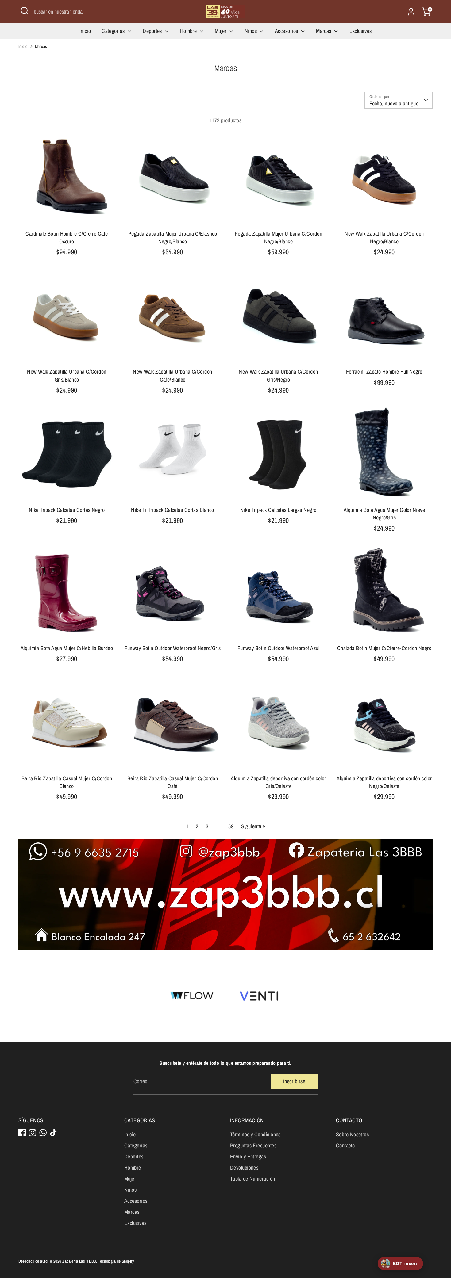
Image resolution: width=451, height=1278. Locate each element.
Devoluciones (244, 1167)
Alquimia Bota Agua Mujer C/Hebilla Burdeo (67, 648)
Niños (251, 31)
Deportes (153, 31)
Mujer (221, 31)
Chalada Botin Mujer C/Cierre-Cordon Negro (384, 648)
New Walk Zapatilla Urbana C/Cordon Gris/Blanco (66, 375)
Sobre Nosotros (352, 1134)
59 (230, 826)
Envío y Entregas (248, 1156)
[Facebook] (22, 1132)
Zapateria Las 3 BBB (79, 1261)
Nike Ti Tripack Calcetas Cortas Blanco (172, 510)
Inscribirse (294, 1081)
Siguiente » (253, 826)
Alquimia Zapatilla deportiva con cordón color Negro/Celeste (384, 782)
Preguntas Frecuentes (253, 1145)
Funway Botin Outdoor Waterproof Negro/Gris (173, 648)
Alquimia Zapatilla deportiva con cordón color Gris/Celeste (278, 782)
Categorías (114, 31)
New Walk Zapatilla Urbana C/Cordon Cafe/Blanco (172, 375)
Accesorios (287, 31)
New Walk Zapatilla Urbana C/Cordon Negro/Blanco (384, 237)
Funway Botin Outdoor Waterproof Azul (278, 648)
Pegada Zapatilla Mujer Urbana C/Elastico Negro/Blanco (172, 237)
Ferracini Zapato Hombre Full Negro (384, 371)
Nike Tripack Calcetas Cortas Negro (67, 510)
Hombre (189, 31)
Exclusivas (360, 31)
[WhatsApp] (43, 1132)
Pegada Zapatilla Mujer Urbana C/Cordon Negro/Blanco (278, 237)
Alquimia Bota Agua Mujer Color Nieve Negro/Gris (384, 513)
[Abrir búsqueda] (24, 11)
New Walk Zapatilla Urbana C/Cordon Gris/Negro (278, 375)
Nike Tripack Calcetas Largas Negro (278, 510)
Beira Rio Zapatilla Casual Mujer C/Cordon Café (172, 782)
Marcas (324, 31)
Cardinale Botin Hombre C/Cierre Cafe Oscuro (66, 237)
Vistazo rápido (67, 216)
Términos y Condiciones (255, 1134)
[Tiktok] (53, 1132)
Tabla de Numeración (252, 1178)
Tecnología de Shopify (116, 1261)
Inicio (85, 31)
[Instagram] (32, 1132)
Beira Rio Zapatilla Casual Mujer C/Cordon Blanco (66, 782)
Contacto (345, 1145)
